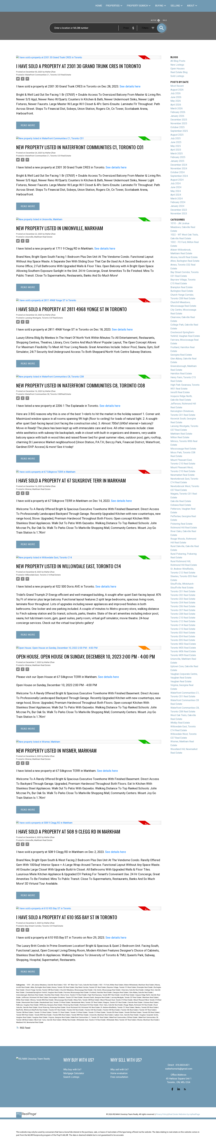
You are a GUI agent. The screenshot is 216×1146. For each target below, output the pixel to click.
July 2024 (175, 183)
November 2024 (178, 168)
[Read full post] (88, 59)
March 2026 (176, 108)
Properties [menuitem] (113, 5)
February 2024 (177, 202)
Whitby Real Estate (69, 1020)
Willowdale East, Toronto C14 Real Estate (43, 575)
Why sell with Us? (119, 1069)
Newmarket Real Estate (30, 1002)
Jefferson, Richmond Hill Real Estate (35, 997)
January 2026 (177, 116)
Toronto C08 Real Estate (24, 1012)
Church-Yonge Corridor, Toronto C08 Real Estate (42, 990)
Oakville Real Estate (135, 1002)
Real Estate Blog (178, 72)
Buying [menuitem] (159, 5)
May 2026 (175, 100)
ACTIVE (153, 20)
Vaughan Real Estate (40, 1017)
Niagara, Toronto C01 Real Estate (115, 1002)
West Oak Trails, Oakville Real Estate (47, 1020)
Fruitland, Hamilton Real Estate (101, 992)
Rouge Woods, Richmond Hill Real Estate (138, 1005)
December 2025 (178, 119)
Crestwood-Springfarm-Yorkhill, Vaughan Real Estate (44, 992)
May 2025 (175, 146)
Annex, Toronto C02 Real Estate (63, 987)
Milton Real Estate (23, 1000)
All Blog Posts (177, 61)
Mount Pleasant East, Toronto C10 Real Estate (116, 1000)
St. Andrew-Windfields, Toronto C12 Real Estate (117, 1007)
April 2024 (175, 194)
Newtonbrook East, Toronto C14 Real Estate (55, 1002)
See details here (130, 86)
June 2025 (175, 142)
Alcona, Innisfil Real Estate (184, 257)
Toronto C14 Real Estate (79, 1012)
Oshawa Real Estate (151, 1002)
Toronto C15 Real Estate (97, 1012)
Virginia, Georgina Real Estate (59, 1017)
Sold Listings (177, 76)
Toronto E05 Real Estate (150, 1012)
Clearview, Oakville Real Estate (133, 990)
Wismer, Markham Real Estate (37, 489)
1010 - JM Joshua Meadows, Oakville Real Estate (44, 985)
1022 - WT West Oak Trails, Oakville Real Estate (80, 985)
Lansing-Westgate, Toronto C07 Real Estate (44, 318)
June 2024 (175, 187)
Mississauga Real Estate (64, 1000)
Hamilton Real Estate (52, 995)
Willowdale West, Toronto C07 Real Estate (121, 1020)
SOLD (165, 20)
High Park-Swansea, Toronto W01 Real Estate (104, 995)
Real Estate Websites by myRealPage (184, 1114)
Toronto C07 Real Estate (147, 1010)
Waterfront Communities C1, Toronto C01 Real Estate (48, 75)
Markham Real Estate (150, 997)
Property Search (137, 5)
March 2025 (176, 153)
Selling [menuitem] (175, 5)
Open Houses (177, 68)
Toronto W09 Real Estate (80, 1015)
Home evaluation (119, 1073)
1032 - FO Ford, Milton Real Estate (111, 985)
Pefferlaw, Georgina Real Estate (51, 1005)
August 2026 (177, 89)
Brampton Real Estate (145, 987)
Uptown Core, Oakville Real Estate (126, 1015)
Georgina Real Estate (120, 992)
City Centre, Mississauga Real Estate (107, 990)
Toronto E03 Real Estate (115, 1012)
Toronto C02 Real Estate (75, 1010)
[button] (172, 1089)
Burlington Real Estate (181, 291)
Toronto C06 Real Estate (129, 1010)
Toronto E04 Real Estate (133, 1012)
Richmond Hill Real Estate (89, 1005)
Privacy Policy (161, 1114)
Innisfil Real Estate (128, 995)
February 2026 (177, 112)
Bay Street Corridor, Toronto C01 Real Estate (44, 926)
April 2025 (175, 149)
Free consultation (119, 1077)
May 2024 (175, 191)
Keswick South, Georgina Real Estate (97, 997)
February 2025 (177, 157)
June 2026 (175, 97)
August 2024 (177, 179)
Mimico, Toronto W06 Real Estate (42, 1000)
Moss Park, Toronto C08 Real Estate (86, 1000)
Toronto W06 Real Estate (61, 1015)
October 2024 (177, 172)
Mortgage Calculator (73, 1073)
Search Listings (71, 1077)
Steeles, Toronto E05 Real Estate (146, 1007)
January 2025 (177, 161)
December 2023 (178, 209)
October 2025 (177, 127)
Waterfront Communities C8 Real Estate (123, 1017)
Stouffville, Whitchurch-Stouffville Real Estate (32, 1010)
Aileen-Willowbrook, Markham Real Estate (139, 985)
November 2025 (178, 123)
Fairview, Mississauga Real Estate (76, 992)
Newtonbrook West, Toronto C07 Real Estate (86, 1002)
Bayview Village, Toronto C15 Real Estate (121, 987)
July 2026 (175, 93)
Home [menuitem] (98, 5)
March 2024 (176, 198)
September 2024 (179, 176)
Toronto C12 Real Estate (61, 1012)
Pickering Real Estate (71, 1005)
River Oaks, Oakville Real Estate (111, 1005)
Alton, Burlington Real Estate (41, 987)
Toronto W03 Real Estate (25, 1015)
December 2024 (178, 164)
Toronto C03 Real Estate (93, 1010)
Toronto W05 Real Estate (43, 1015)
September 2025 (179, 131)
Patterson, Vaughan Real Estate (27, 1005)
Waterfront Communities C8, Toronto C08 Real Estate (48, 394)
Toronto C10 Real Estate (42, 1012)
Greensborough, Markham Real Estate (30, 995)
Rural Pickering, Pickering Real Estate (52, 1007)
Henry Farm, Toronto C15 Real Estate (74, 995)
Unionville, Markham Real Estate (38, 237)
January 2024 (177, 206)
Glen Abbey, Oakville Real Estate (141, 992)
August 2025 (177, 134)
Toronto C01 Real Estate (57, 1010)
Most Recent (177, 85)
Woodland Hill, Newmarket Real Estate (29, 1022)
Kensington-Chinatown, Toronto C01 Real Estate (66, 997)
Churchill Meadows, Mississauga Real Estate (76, 990)
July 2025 (175, 138)
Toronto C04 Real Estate (111, 1010)
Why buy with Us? (72, 1069)
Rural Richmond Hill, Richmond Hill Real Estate (83, 1007)
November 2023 (178, 213)
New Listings (177, 64)
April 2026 (175, 104)
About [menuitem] (190, 5)
